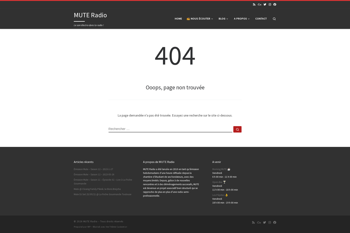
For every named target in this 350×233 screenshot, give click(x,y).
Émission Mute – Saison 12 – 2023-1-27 (93, 169)
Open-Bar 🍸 (219, 182)
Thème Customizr (118, 227)
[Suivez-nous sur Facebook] (274, 4)
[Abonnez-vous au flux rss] (254, 4)
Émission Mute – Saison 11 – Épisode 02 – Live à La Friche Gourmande (103, 181)
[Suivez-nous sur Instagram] (270, 4)
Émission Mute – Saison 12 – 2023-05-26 (94, 174)
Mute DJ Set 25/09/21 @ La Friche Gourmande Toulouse (102, 194)
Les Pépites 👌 (220, 195)
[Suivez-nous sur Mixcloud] (259, 4)
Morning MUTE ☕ (221, 169)
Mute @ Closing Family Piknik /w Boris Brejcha (97, 189)
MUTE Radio (90, 221)
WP (89, 227)
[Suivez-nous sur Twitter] (265, 4)
